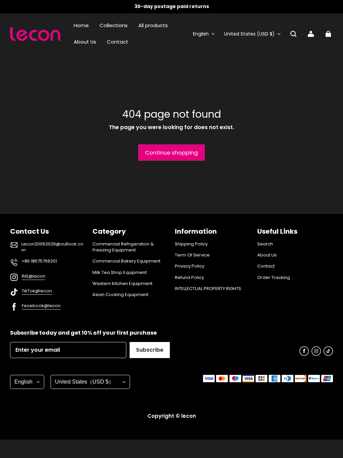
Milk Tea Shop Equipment (119, 273)
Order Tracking (273, 278)
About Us (267, 255)
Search (265, 244)
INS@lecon (33, 276)
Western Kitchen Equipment (122, 284)
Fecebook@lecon (41, 305)
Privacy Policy (189, 266)
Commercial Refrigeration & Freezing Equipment (123, 247)
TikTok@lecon (37, 291)
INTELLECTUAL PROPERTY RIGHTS (208, 289)
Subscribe (149, 350)
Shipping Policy (191, 244)
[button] (293, 34)
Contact (266, 266)
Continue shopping (171, 153)
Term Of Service (192, 255)
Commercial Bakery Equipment (126, 261)
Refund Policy (189, 278)
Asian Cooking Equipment (120, 295)
